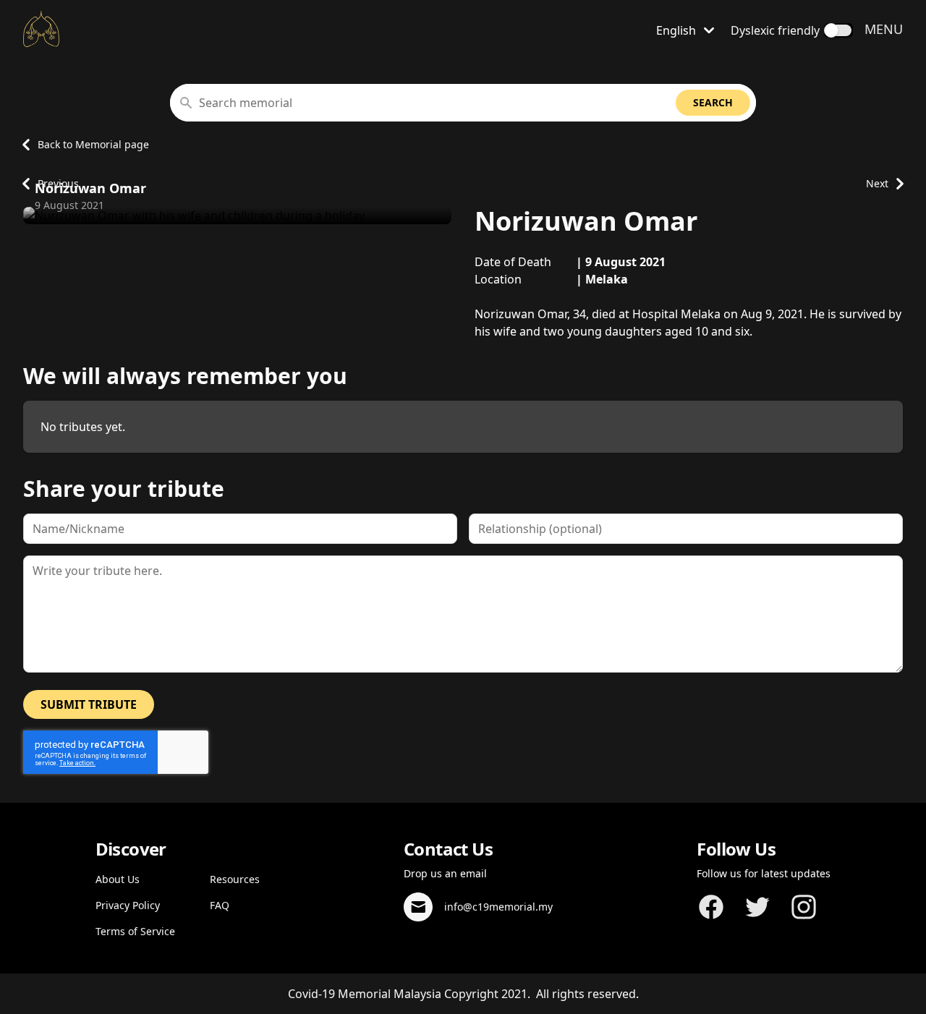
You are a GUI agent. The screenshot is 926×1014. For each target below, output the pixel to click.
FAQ (219, 905)
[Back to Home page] (41, 29)
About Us (117, 879)
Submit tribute (89, 704)
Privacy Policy (127, 905)
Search (713, 102)
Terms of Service (135, 931)
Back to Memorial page (93, 144)
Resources (235, 879)
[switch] (838, 30)
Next (877, 183)
